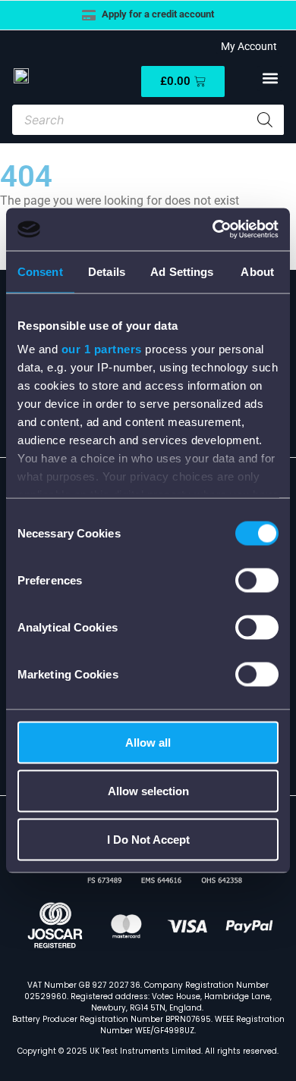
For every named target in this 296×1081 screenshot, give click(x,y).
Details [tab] (106, 271)
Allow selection (148, 790)
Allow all (148, 741)
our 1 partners (101, 349)
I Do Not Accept (148, 838)
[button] (269, 78)
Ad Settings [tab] (181, 271)
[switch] (257, 580)
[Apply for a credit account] (89, 15)
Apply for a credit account (158, 14)
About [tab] (257, 271)
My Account (246, 46)
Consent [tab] (40, 271)
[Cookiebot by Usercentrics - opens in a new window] (213, 230)
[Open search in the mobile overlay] (148, 120)
